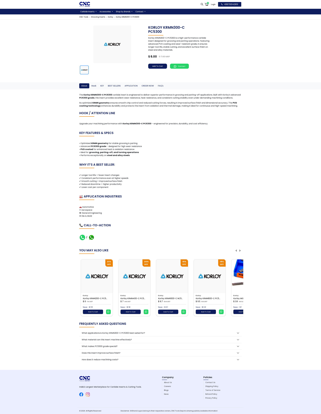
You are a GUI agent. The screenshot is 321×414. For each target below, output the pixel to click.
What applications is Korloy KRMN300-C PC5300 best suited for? (113, 333)
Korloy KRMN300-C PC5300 (127, 17)
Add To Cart (157, 66)
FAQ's (160, 85)
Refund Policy (211, 394)
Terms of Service (212, 390)
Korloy (110, 17)
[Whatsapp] (91, 237)
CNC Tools (83, 17)
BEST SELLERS (114, 85)
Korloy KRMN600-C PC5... (208, 298)
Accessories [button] (105, 11)
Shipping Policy (211, 386)
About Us (168, 382)
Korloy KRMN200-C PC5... (95, 298)
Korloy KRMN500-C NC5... (170, 298)
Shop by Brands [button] (123, 11)
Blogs (166, 390)
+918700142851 (231, 4)
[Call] (82, 237)
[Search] (202, 4)
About (84, 85)
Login (213, 4)
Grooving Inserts (98, 17)
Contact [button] (139, 11)
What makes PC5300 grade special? (99, 346)
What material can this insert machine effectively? (107, 339)
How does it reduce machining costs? (100, 359)
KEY (102, 85)
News (166, 394)
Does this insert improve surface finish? (101, 352)
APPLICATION (131, 85)
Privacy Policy (211, 398)
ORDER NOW (148, 85)
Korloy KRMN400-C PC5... (133, 298)
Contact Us (210, 382)
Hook (93, 85)
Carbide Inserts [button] (87, 11)
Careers (167, 386)
